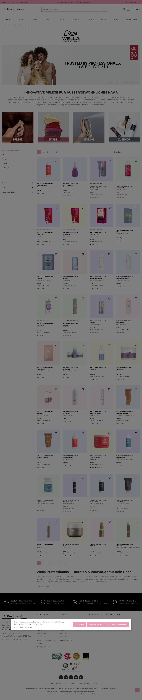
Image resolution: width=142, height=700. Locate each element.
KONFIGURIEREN (95, 625)
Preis (4, 187)
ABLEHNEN (79, 625)
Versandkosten (64, 688)
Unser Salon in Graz (67, 640)
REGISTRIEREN (21, 2)
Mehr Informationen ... (36, 624)
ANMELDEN (6, 2)
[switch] (74, 668)
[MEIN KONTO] (128, 9)
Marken (4, 183)
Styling (5, 163)
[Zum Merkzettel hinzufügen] (56, 161)
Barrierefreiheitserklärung (46, 640)
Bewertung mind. (8, 192)
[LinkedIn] (76, 677)
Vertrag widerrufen (43, 647)
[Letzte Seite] (65, 152)
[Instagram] (71, 677)
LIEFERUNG (49, 684)
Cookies (39, 643)
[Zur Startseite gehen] (14, 9)
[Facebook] (61, 677)
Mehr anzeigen (43, 587)
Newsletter (63, 633)
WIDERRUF (59, 684)
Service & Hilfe (42, 633)
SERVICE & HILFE (71, 684)
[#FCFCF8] (64, 320)
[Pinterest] (66, 677)
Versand (39, 630)
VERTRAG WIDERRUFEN (88, 684)
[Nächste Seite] (61, 152)
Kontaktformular (20, 640)
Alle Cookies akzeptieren (117, 625)
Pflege (4, 155)
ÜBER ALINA (65, 615)
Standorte (63, 637)
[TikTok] (81, 677)
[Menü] (79, 663)
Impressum (41, 637)
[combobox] (72, 9)
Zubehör (5, 168)
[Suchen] (105, 9)
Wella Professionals (10, 151)
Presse (62, 630)
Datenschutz (19, 627)
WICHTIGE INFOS (44, 615)
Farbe (4, 159)
